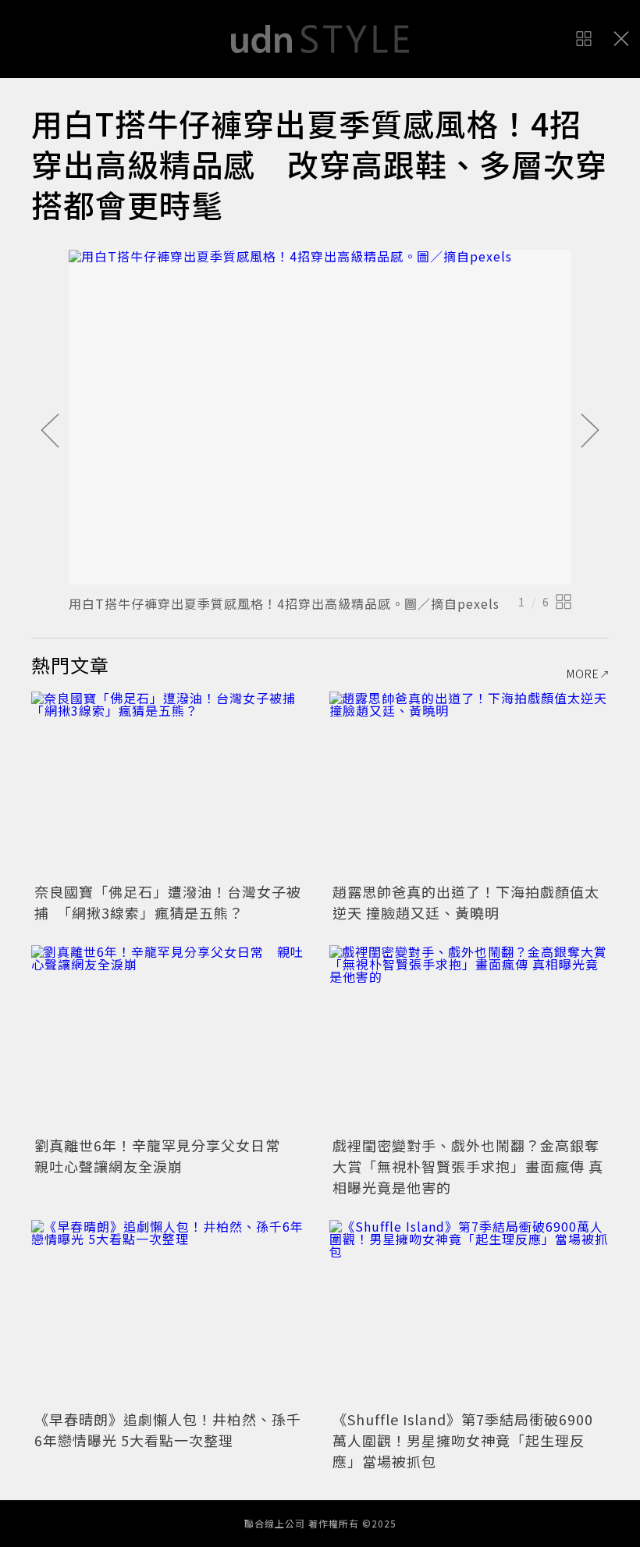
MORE (583, 673)
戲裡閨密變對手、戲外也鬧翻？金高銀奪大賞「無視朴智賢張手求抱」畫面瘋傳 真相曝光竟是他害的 (467, 1166)
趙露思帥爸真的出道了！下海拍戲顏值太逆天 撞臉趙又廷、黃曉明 (465, 902)
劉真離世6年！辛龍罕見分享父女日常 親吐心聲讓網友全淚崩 (164, 1155)
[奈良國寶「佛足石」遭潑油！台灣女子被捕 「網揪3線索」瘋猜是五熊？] (171, 785)
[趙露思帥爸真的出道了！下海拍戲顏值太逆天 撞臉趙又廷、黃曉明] (469, 785)
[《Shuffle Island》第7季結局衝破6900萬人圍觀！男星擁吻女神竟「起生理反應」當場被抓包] (469, 1313)
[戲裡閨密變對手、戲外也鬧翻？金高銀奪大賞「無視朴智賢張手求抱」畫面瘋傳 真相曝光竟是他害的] (469, 1038)
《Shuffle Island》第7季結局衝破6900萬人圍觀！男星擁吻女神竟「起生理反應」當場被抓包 (462, 1440)
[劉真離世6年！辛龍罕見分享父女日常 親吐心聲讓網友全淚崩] (171, 1038)
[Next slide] (590, 431)
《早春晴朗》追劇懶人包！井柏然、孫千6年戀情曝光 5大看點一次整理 (167, 1429)
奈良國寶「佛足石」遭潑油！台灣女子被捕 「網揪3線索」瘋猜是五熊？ (167, 902)
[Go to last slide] (50, 431)
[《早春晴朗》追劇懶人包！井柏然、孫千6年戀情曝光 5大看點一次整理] (171, 1313)
